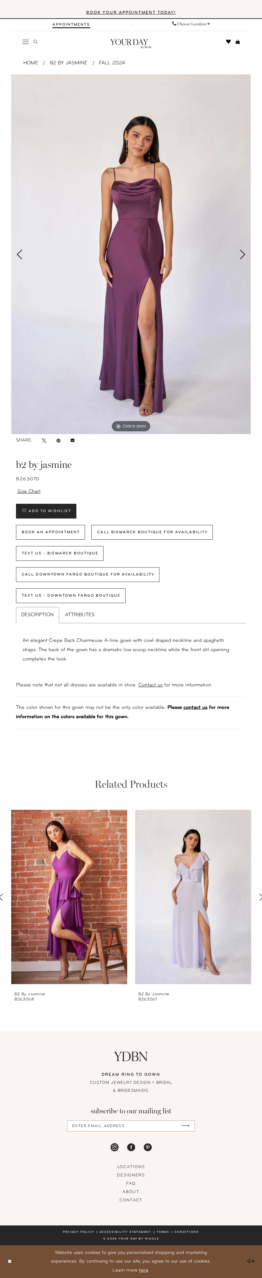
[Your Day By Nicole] (131, 1056)
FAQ (130, 1184)
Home (30, 63)
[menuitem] (71, 24)
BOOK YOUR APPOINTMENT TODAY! (131, 13)
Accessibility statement (125, 1232)
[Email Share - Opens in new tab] (72, 440)
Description (37, 615)
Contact (131, 1200)
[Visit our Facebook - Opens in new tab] (131, 1147)
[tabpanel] (131, 254)
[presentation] (69, 897)
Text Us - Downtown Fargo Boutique (71, 596)
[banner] (131, 44)
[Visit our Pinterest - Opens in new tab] (147, 1147)
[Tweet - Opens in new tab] (44, 440)
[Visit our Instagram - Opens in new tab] (114, 1147)
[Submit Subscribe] (185, 1125)
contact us (195, 707)
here (143, 1270)
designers (131, 1175)
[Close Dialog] (10, 1261)
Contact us (150, 685)
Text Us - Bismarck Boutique (60, 553)
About (131, 1192)
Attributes (80, 615)
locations (131, 1167)
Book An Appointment (51, 532)
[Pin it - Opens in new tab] (58, 440)
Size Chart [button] (29, 491)
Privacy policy (78, 1232)
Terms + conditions (178, 1232)
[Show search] (35, 42)
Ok (251, 1261)
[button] (25, 41)
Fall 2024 (112, 63)
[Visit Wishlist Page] (228, 41)
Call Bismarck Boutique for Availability (152, 532)
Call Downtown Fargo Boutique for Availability (88, 575)
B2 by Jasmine (68, 63)
